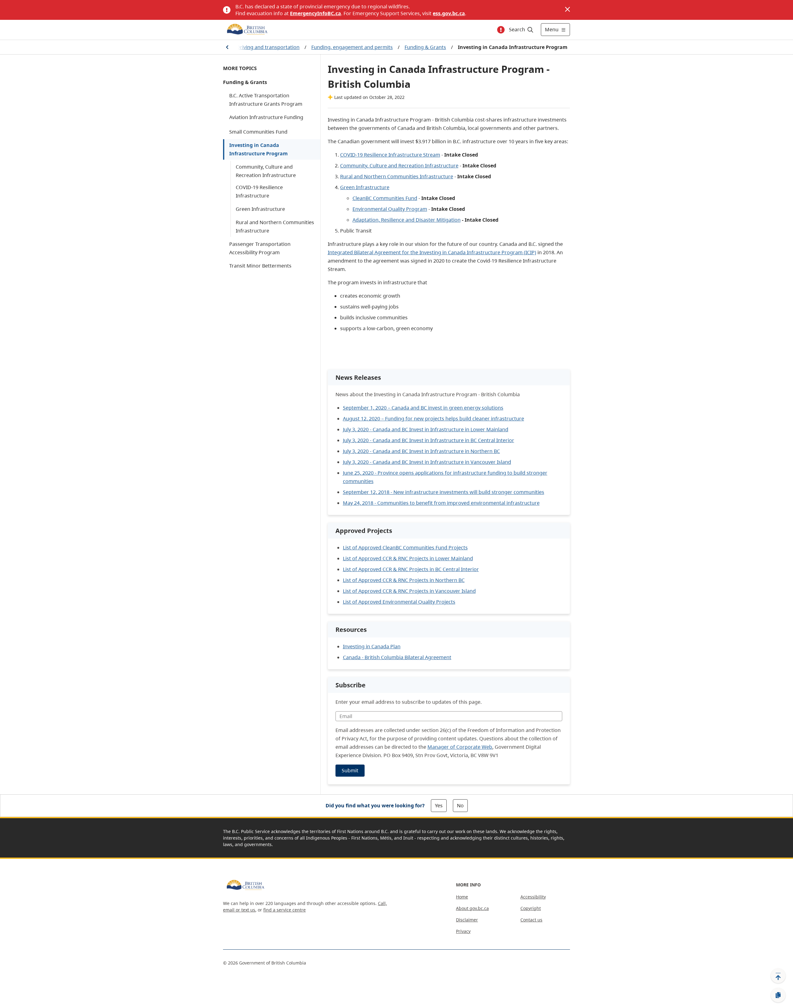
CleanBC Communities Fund (385, 198)
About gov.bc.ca (472, 908)
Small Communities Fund (258, 131)
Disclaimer (467, 920)
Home (462, 897)
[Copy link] (778, 995)
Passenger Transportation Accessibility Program (260, 248)
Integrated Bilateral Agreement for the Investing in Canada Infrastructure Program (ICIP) (432, 252)
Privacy (463, 931)
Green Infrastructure (260, 209)
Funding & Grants (425, 47)
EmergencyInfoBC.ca (315, 13)
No (460, 805)
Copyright (530, 908)
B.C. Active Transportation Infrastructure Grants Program (265, 99)
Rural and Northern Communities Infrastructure (275, 226)
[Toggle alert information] (501, 29)
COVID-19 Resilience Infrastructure (259, 191)
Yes (439, 805)
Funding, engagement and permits (352, 47)
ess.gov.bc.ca (449, 13)
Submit (350, 770)
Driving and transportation (268, 47)
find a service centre (284, 910)
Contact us (531, 920)
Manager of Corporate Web (459, 746)
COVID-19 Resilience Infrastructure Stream (390, 154)
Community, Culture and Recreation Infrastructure (266, 171)
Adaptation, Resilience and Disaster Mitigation (407, 219)
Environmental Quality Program (390, 209)
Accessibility (533, 897)
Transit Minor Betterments (260, 265)
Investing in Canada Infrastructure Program (258, 149)
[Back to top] (778, 975)
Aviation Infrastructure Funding (266, 117)
